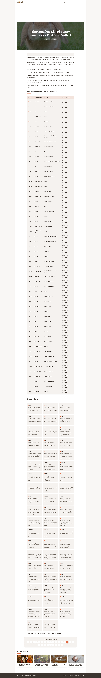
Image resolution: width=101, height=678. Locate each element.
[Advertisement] (50, 13)
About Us (74, 2)
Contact (81, 2)
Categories (64, 2)
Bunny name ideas (40, 54)
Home (29, 54)
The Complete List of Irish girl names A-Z (24, 665)
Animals (47, 39)
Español (64, 675)
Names (54, 39)
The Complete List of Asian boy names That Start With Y (75, 665)
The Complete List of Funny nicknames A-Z (58, 665)
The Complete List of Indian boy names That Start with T (42, 665)
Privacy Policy (70, 675)
